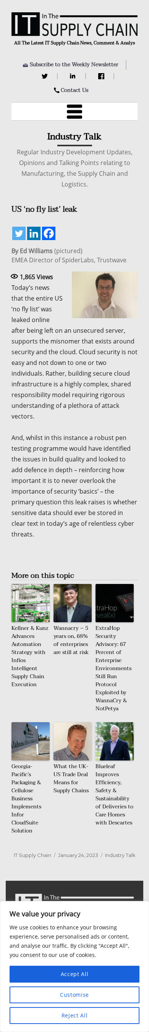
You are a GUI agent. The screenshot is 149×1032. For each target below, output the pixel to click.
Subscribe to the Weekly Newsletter (74, 64)
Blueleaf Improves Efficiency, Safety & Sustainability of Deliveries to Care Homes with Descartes (114, 794)
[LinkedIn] (74, 76)
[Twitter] (46, 76)
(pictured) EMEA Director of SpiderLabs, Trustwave (68, 255)
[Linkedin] (33, 233)
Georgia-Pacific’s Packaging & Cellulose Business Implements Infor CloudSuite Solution (26, 798)
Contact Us (74, 90)
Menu (74, 111)
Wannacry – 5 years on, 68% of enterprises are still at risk (71, 640)
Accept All (75, 974)
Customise (74, 994)
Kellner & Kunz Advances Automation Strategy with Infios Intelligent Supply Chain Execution (29, 656)
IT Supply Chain (32, 855)
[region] (74, 966)
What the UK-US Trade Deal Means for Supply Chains (71, 778)
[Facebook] (102, 76)
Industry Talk (120, 855)
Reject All (75, 1015)
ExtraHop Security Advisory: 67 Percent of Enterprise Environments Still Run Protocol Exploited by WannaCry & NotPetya (113, 668)
